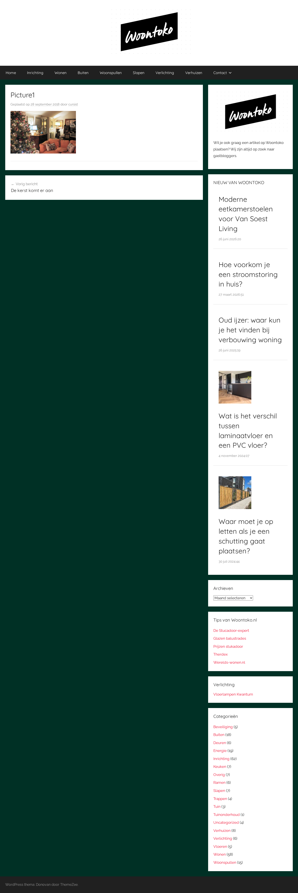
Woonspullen (111, 72)
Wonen (61, 72)
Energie (220, 750)
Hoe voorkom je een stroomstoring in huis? (248, 274)
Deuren (219, 743)
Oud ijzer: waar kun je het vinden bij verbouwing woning (250, 330)
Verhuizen (193, 72)
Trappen (220, 798)
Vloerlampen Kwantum (233, 694)
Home (11, 72)
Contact (220, 72)
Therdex (220, 654)
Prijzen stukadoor (228, 646)
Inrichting (35, 72)
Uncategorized (226, 822)
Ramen (219, 782)
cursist (73, 104)
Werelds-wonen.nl (229, 662)
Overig (219, 774)
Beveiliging (223, 727)
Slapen (138, 72)
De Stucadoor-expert (231, 630)
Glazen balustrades (229, 638)
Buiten (83, 72)
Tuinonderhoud (226, 814)
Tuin (217, 806)
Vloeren (220, 846)
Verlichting (165, 72)
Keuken (219, 766)
